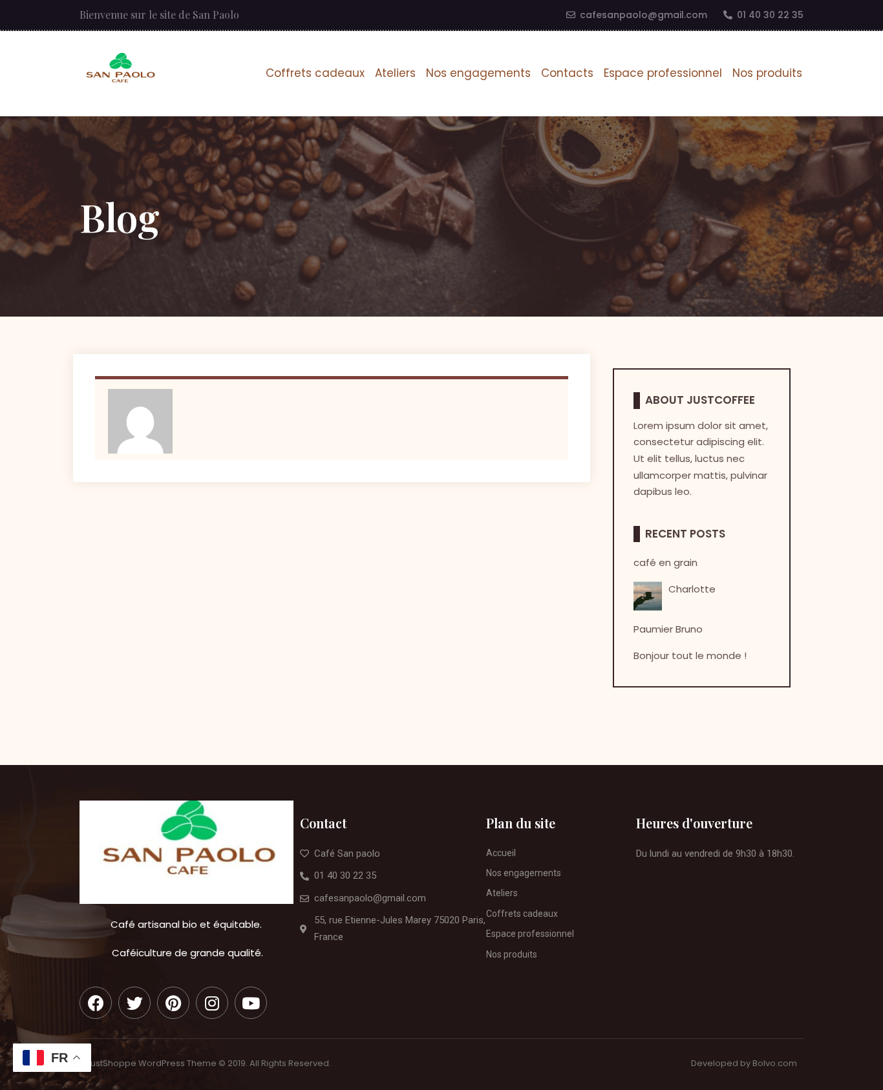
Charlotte (692, 589)
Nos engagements (478, 73)
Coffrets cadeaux (315, 73)
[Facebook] (96, 1003)
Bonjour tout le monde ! (690, 655)
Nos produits (767, 73)
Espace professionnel (663, 73)
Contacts (567, 73)
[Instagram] (212, 1003)
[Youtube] (251, 1003)
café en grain (665, 562)
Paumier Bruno (668, 629)
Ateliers (395, 73)
